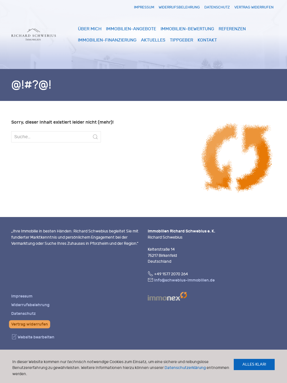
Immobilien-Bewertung (187, 28)
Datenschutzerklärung (185, 367)
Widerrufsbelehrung (179, 7)
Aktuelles (153, 40)
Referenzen (232, 28)
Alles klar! (254, 364)
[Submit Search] (95, 136)
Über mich (89, 28)
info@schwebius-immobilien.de (184, 280)
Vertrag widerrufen (254, 7)
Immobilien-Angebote (131, 28)
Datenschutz (217, 7)
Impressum (144, 7)
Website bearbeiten (35, 337)
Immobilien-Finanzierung (107, 40)
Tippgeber (181, 40)
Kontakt (207, 40)
